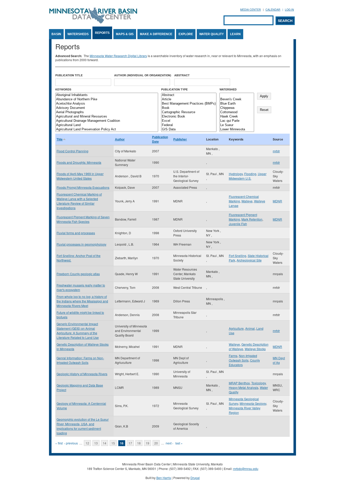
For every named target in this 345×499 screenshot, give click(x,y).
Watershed (228, 89)
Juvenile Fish (238, 224)
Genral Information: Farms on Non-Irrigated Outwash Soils (80, 360)
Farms (233, 355)
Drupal (195, 478)
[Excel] (188, 121)
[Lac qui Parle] (237, 121)
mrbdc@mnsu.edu (245, 468)
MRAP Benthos (239, 383)
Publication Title (69, 75)
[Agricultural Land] (107, 125)
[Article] (188, 99)
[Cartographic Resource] (188, 112)
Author (120, 139)
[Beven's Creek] (237, 99)
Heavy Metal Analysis (243, 387)
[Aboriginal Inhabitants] (107, 95)
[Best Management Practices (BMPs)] (188, 104)
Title (60, 139)
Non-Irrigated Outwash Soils (243, 357)
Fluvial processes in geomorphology (81, 244)
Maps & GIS (125, 34)
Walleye (247, 201)
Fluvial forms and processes (76, 233)
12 (87, 443)
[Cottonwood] (237, 112)
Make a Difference (156, 34)
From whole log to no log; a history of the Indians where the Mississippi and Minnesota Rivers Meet (82, 301)
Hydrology (236, 174)
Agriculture (236, 328)
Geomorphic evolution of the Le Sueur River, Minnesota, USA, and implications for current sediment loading (83, 426)
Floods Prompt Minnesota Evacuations (83, 187)
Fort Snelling (237, 255)
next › (169, 443)
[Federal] (188, 125)
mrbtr (276, 151)
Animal (250, 328)
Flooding (250, 174)
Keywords (63, 89)
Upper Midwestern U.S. (247, 176)
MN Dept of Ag (279, 360)
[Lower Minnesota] (237, 129)
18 (139, 443)
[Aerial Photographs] (107, 112)
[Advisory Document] (107, 108)
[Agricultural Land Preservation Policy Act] (107, 129)
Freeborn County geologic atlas (78, 274)
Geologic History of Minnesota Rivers (82, 374)
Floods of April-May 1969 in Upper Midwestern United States (80, 176)
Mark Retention (251, 219)
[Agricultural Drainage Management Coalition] (107, 121)
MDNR (277, 201)
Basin (56, 34)
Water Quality (211, 34)
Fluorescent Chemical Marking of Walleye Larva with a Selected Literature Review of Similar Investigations (79, 201)
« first (59, 443)
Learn (235, 34)
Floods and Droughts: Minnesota (79, 162)
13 (96, 443)
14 (104, 443)
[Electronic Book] (188, 116)
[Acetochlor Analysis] (107, 104)
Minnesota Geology (253, 403)
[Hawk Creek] (237, 116)
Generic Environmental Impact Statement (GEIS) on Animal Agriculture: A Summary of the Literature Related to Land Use (78, 331)
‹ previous (71, 443)
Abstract (182, 75)
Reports (102, 33)
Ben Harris (163, 478)
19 (147, 443)
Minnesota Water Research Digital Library (118, 56)
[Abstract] (188, 95)
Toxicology (258, 383)
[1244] (237, 95)
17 (130, 443)
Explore (186, 34)
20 (156, 443)
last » (179, 443)
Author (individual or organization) (142, 75)
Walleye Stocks (255, 349)
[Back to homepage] (93, 22)
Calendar (272, 9)
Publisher (180, 139)
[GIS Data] (188, 129)
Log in (289, 9)
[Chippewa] (237, 108)
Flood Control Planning (72, 151)
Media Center (250, 9)
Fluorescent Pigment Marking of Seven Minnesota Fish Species (83, 219)
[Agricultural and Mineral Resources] (107, 116)
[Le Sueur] (237, 125)
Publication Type (174, 89)
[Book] (188, 108)
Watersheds (78, 34)
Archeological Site (249, 260)
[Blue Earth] (237, 104)
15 (113, 443)
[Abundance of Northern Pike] (107, 99)
